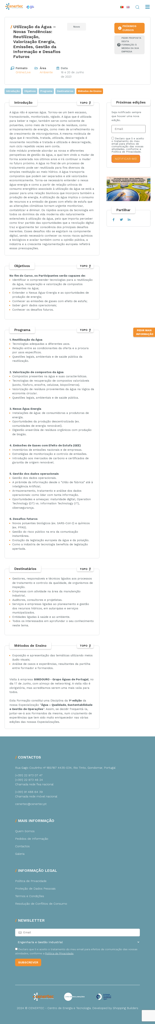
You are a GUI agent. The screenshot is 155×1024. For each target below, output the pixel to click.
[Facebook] (113, 220)
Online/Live (23, 72)
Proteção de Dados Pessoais (35, 888)
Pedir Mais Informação (144, 332)
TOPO (84, 102)
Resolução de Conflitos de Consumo (41, 903)
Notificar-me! (126, 159)
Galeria (19, 854)
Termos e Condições (29, 896)
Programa (46, 91)
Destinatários (65, 91)
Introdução (13, 91)
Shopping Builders (125, 1008)
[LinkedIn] (129, 220)
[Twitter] (121, 220)
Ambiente (46, 72)
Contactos (22, 846)
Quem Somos (25, 831)
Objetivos (30, 91)
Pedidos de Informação (31, 838)
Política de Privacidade (30, 881)
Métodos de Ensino (90, 91)
